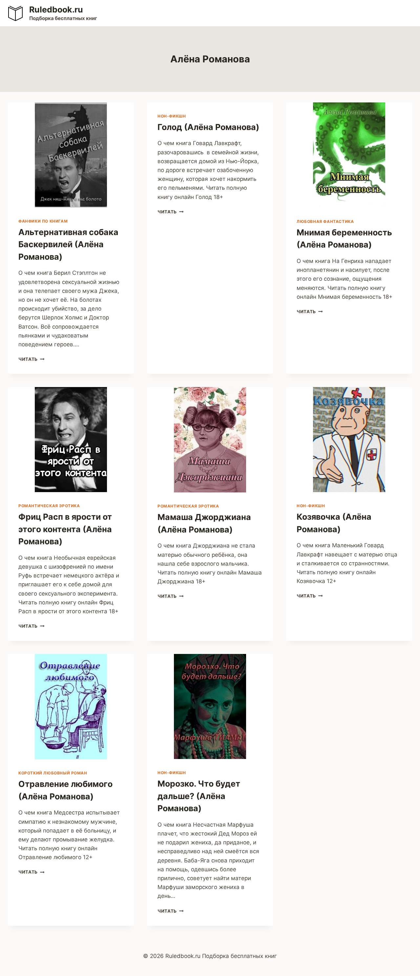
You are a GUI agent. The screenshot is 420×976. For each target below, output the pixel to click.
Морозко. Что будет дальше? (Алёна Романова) (199, 796)
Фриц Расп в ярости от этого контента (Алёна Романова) (65, 529)
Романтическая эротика (49, 505)
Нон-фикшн (172, 116)
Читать (31, 359)
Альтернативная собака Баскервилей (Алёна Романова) (68, 244)
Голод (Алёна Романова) (208, 127)
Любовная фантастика (325, 221)
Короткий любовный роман (52, 772)
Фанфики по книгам (43, 221)
